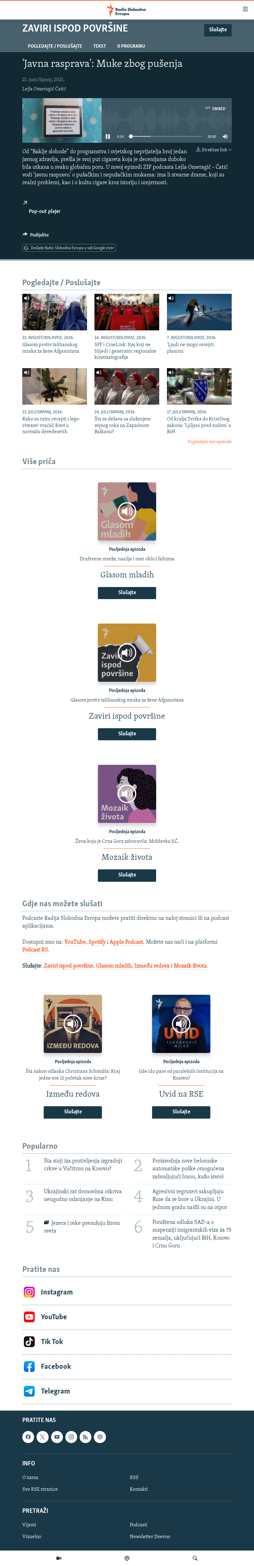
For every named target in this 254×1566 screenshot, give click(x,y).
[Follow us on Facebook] (28, 1437)
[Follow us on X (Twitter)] (42, 1437)
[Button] (36, 236)
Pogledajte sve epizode (210, 442)
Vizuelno (31, 1536)
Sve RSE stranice (40, 1489)
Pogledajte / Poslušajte (55, 46)
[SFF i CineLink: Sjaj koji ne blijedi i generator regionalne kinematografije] (126, 312)
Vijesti (29, 1525)
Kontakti (139, 1489)
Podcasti (138, 1525)
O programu (131, 46)
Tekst (99, 46)
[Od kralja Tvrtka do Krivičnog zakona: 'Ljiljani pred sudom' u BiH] (199, 386)
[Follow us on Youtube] (57, 1437)
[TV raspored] (100, 1437)
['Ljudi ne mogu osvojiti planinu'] (199, 312)
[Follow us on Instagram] (71, 1437)
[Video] (59, 1558)
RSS (134, 1477)
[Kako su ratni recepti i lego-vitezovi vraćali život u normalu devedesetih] (54, 386)
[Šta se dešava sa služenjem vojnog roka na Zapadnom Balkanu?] (126, 386)
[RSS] (85, 1437)
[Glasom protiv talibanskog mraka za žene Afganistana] (54, 312)
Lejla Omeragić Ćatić (44, 89)
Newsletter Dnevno (150, 1536)
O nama (30, 1477)
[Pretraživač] (195, 1558)
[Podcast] (127, 1558)
